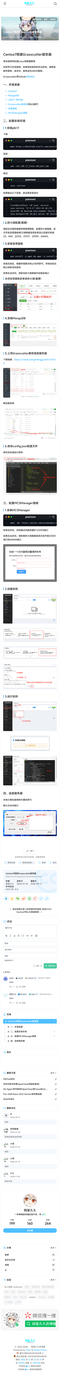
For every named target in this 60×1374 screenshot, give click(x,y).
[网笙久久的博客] (30, 4)
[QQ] (6, 898)
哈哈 (6, 1122)
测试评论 (8, 1181)
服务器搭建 (36, 19)
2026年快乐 (8, 1099)
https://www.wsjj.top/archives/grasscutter (24, 876)
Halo (28, 1350)
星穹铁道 (35, 1287)
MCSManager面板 (17, 112)
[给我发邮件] (36, 1238)
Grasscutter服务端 (18, 104)
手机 (6, 1292)
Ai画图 (51, 1297)
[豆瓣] (29, 898)
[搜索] (55, 3)
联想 (45, 1292)
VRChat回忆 (9, 1079)
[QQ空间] (12, 898)
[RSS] (50, 1238)
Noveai (42, 1297)
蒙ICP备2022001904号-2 (31, 1353)
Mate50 (21, 1292)
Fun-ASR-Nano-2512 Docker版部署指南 (22, 1094)
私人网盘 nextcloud (13, 1287)
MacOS (23, 1297)
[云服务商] (28, 1366)
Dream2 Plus (40, 1350)
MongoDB (13, 95)
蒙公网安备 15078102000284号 (31, 1356)
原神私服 (11, 862)
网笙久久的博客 (38, 1346)
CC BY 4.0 (13, 889)
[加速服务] (27, 1369)
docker (32, 1297)
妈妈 (6, 1151)
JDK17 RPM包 (15, 99)
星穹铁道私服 (48, 1287)
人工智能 (8, 1302)
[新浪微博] (23, 898)
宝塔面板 (12, 108)
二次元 (18, 1302)
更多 (52, 1073)
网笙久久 (10, 883)
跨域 (30, 1292)
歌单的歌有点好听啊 (13, 1137)
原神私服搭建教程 (29, 862)
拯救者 (7, 1297)
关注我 (30, 1230)
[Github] (23, 1238)
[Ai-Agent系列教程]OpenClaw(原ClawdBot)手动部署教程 (26, 1089)
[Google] (35, 898)
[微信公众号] (30, 1319)
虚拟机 (53, 19)
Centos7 (12, 91)
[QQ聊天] (10, 1238)
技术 (45, 19)
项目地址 (30, 76)
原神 (44, 862)
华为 (13, 1292)
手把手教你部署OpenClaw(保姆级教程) (21, 1084)
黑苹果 (37, 1292)
